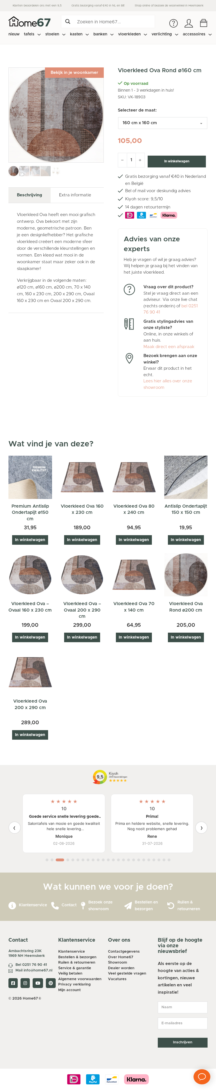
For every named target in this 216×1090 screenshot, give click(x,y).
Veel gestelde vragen (127, 973)
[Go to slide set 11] (103, 860)
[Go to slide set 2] (52, 860)
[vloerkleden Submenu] (145, 35)
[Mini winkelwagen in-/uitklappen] (204, 23)
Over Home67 (120, 957)
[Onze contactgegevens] (55, 906)
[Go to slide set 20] (148, 860)
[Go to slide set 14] (118, 860)
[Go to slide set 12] (108, 860)
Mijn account (69, 990)
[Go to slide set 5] (72, 860)
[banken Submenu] (112, 35)
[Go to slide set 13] (113, 860)
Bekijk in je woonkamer (74, 73)
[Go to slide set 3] (58, 860)
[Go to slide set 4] (66, 860)
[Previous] (14, 827)
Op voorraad (136, 84)
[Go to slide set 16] (128, 860)
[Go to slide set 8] (88, 860)
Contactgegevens (124, 951)
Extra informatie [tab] (75, 195)
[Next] (201, 827)
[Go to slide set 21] (153, 860)
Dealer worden (121, 968)
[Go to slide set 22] (159, 860)
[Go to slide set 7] (83, 860)
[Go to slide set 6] (77, 860)
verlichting (162, 34)
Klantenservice (33, 905)
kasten (76, 34)
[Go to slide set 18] (138, 860)
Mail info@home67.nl (33, 970)
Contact (69, 905)
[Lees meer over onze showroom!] (83, 906)
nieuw (14, 34)
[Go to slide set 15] (123, 860)
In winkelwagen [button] (30, 540)
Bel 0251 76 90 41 (31, 965)
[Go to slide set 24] (169, 860)
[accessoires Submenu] (210, 35)
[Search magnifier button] (67, 21)
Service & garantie (74, 968)
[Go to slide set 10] (98, 860)
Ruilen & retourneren (76, 962)
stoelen (52, 34)
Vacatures (117, 979)
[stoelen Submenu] (64, 35)
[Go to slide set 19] (143, 860)
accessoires (194, 34)
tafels (29, 34)
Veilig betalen (70, 973)
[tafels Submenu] (39, 35)
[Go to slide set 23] (164, 860)
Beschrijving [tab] (29, 195)
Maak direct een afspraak (168, 347)
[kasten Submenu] (87, 35)
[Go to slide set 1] (47, 860)
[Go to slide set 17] (133, 860)
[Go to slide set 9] (93, 860)
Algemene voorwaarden (80, 979)
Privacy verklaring (74, 984)
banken (100, 34)
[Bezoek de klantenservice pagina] (12, 906)
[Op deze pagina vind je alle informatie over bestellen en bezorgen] (128, 906)
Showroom (117, 962)
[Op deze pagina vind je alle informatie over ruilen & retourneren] (171, 906)
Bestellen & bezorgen (77, 957)
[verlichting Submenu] (177, 35)
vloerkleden (129, 34)
